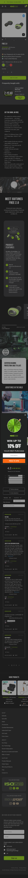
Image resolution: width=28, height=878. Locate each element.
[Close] (25, 415)
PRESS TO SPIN (14, 461)
